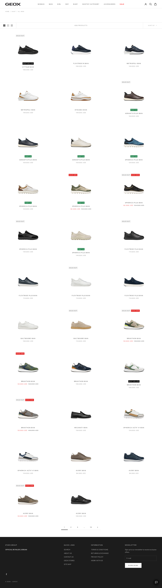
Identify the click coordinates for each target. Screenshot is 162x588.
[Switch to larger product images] (4, 25)
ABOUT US (68, 553)
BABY (75, 4)
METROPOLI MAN (134, 63)
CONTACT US (69, 557)
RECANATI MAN (81, 427)
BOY (67, 4)
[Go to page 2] (97, 527)
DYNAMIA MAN (81, 110)
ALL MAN (21, 11)
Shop (14, 11)
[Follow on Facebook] (6, 574)
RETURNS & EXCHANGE (100, 553)
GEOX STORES (69, 561)
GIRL (59, 4)
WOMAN (41, 4)
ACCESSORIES (109, 4)
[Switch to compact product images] (12, 25)
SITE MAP (67, 564)
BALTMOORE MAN (28, 338)
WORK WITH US (97, 561)
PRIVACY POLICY (97, 557)
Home (7, 11)
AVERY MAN (81, 470)
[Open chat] (156, 582)
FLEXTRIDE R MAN (81, 63)
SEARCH (67, 550)
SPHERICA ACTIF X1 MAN (133, 427)
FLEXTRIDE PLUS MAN (134, 249)
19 (91, 527)
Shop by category (90, 4)
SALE (122, 4)
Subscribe (133, 565)
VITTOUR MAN (28, 67)
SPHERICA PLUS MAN (134, 160)
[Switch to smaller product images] (8, 25)
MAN (51, 4)
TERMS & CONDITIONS (99, 550)
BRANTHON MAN (134, 338)
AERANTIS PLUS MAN (134, 113)
